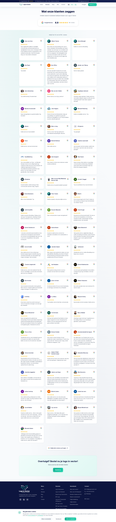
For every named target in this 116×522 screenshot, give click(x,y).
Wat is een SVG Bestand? (75, 491)
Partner (87, 498)
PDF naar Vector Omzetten (61, 506)
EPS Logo (58, 496)
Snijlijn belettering (74, 499)
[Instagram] (20, 499)
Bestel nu (58, 470)
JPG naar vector (59, 503)
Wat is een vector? (74, 489)
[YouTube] (27, 499)
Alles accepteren (70, 519)
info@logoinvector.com (91, 489)
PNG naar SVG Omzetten (61, 508)
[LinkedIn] (24, 499)
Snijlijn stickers (73, 502)
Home (41, 4)
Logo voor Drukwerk (60, 491)
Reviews (47, 4)
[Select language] (69, 4)
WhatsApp (88, 493)
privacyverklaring (32, 515)
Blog (53, 4)
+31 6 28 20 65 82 (90, 491)
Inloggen (84, 4)
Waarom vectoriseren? (75, 496)
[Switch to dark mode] (75, 4)
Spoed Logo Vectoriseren (61, 494)
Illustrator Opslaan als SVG (76, 494)
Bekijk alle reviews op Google (58, 448)
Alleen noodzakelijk (46, 519)
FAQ (58, 4)
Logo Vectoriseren (60, 489)
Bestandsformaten (74, 504)
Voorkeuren (58, 519)
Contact (63, 4)
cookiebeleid (40, 515)
